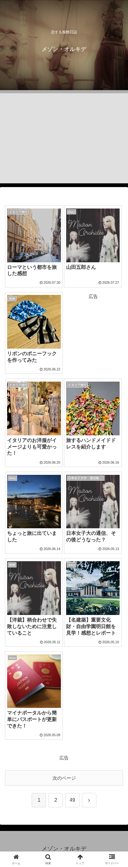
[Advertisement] (64, 138)
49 (72, 800)
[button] (115, 763)
